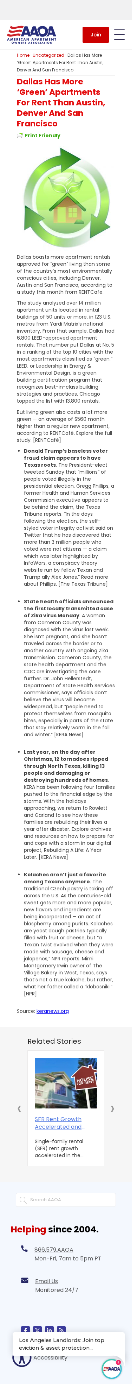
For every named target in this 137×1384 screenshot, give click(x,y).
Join (96, 34)
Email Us (46, 1281)
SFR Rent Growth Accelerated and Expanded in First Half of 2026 (64, 1123)
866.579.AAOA (53, 1250)
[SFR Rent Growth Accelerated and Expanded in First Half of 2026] (66, 1083)
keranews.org (53, 1011)
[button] (19, 1108)
